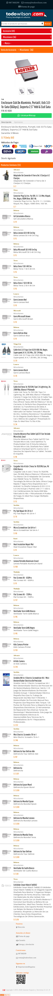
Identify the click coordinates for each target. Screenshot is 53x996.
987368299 (14, 2)
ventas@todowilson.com (35, 2)
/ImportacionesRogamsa (26, 967)
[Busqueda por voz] (42, 23)
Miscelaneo (24, 49)
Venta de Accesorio (8, 49)
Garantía (22, 940)
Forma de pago (28, 6)
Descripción (6, 122)
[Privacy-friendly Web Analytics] (5, 995)
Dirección (21, 927)
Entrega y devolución (26, 944)
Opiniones (18, 122)
